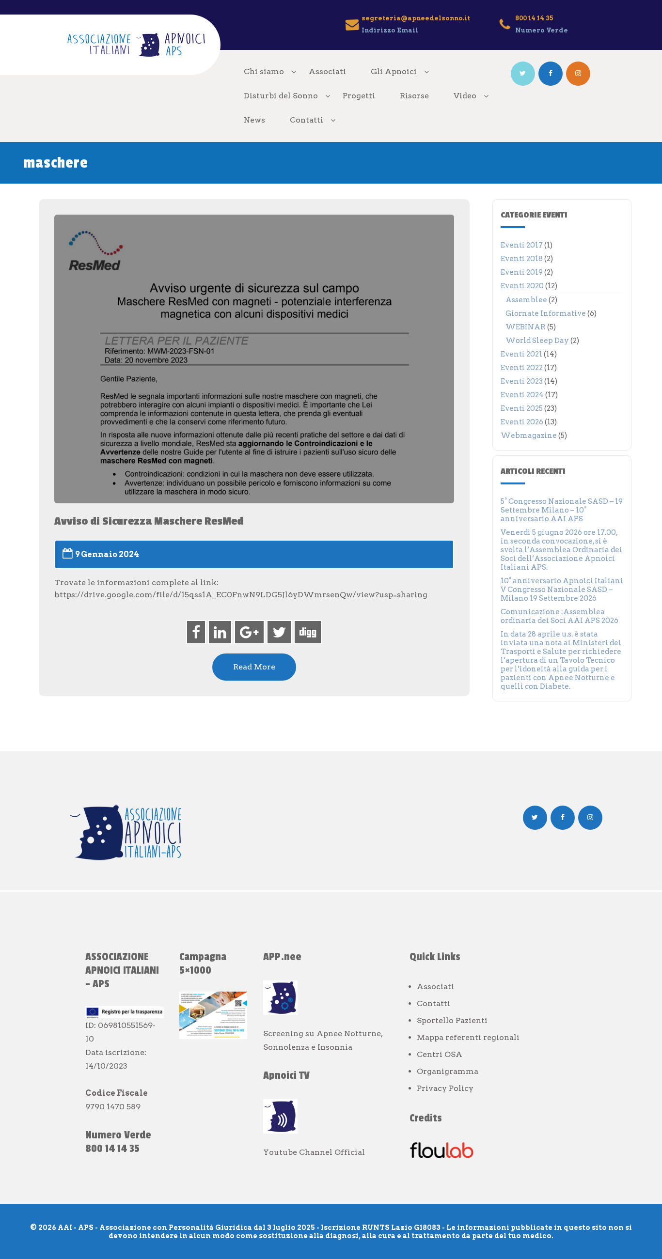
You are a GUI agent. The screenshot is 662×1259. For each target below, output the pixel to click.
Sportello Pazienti (452, 1020)
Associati (327, 71)
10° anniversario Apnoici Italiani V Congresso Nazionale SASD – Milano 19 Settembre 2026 (562, 589)
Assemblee (526, 299)
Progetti (359, 95)
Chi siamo (264, 71)
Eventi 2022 (522, 367)
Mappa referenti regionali (468, 1037)
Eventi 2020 (522, 285)
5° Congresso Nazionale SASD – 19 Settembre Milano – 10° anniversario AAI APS (562, 510)
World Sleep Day (537, 340)
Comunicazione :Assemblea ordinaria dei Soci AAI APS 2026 (559, 616)
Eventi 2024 (522, 394)
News (254, 119)
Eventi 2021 (521, 354)
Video (465, 95)
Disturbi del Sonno (281, 95)
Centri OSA (439, 1054)
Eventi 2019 (522, 272)
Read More (254, 666)
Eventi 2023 (522, 381)
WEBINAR (525, 327)
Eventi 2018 (522, 258)
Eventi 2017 (522, 245)
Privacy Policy (445, 1088)
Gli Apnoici (394, 71)
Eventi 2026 (522, 422)
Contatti (306, 119)
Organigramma (447, 1071)
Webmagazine (529, 435)
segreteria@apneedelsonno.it (416, 18)
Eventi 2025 (522, 408)
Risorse (414, 95)
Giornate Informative (545, 313)
